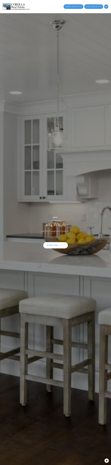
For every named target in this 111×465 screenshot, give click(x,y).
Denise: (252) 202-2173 (73, 7)
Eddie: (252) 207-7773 (93, 7)
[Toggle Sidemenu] (106, 6)
